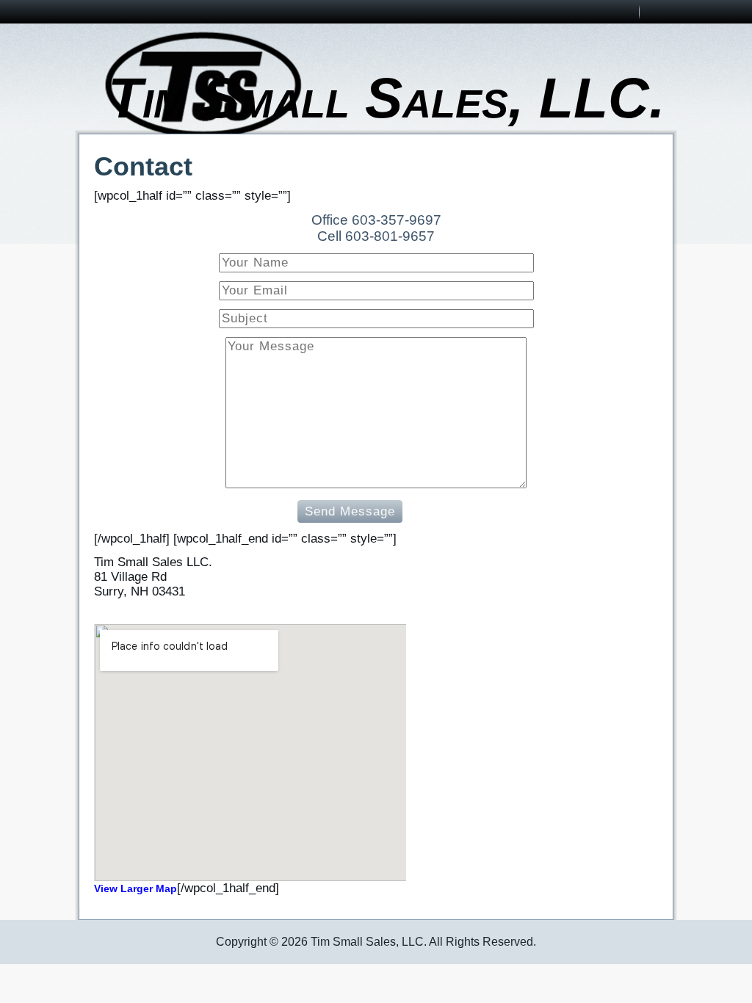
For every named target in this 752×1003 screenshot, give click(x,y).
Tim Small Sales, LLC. (386, 97)
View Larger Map (135, 888)
